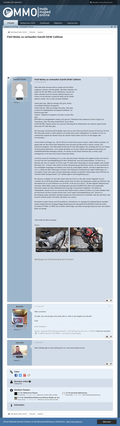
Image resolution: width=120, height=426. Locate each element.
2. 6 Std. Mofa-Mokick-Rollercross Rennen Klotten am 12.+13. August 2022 (45, 397)
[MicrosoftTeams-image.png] (52, 239)
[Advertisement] (60, 56)
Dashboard (44, 23)
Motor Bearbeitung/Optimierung (91, 395)
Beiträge (16, 102)
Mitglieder (58, 23)
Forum (11, 23)
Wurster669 (69, 395)
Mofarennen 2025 (27, 23)
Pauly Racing (21, 399)
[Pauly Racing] (15, 398)
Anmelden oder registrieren (13, 2)
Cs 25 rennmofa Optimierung (76, 393)
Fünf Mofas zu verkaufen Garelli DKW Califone (35, 36)
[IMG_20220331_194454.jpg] (86, 239)
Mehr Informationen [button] (74, 422)
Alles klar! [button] (107, 422)
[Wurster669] (64, 393)
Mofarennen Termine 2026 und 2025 (47, 395)
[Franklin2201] (15, 393)
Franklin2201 (21, 395)
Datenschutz (72, 23)
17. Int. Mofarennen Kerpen (28, 393)
